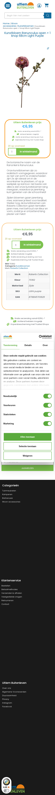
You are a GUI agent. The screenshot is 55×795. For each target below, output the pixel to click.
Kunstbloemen (26, 25)
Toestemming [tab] (10, 345)
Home (6, 23)
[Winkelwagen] (46, 5)
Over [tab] (45, 345)
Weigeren (27, 455)
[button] (7, 5)
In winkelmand (28, 151)
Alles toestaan (27, 436)
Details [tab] (28, 345)
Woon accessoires (10, 24)
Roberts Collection (19, 268)
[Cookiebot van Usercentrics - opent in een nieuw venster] (39, 337)
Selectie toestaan (27, 446)
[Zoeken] (47, 15)
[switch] (47, 405)
